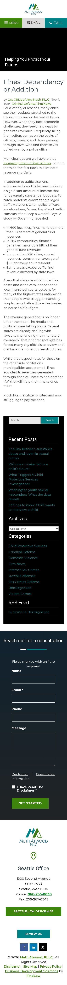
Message (19, 728)
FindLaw (34, 976)
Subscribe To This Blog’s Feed (29, 612)
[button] (11, 22)
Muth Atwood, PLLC (36, 957)
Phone (17, 709)
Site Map (30, 966)
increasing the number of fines (27, 163)
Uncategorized (20, 588)
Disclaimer (20, 774)
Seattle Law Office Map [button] (33, 911)
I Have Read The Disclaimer (30, 788)
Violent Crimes (20, 594)
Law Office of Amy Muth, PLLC (28, 99)
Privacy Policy (51, 966)
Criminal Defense (23, 103)
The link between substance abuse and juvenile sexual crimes (31, 453)
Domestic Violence (23, 558)
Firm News (44, 103)
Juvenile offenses (22, 576)
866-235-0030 (40, 894)
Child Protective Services (28, 546)
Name (16, 671)
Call (56, 23)
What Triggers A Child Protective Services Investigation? (26, 479)
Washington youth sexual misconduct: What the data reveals (30, 494)
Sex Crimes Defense (24, 582)
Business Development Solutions (31, 971)
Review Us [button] (33, 934)
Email (17, 690)
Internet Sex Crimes (24, 570)
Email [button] (35, 22)
